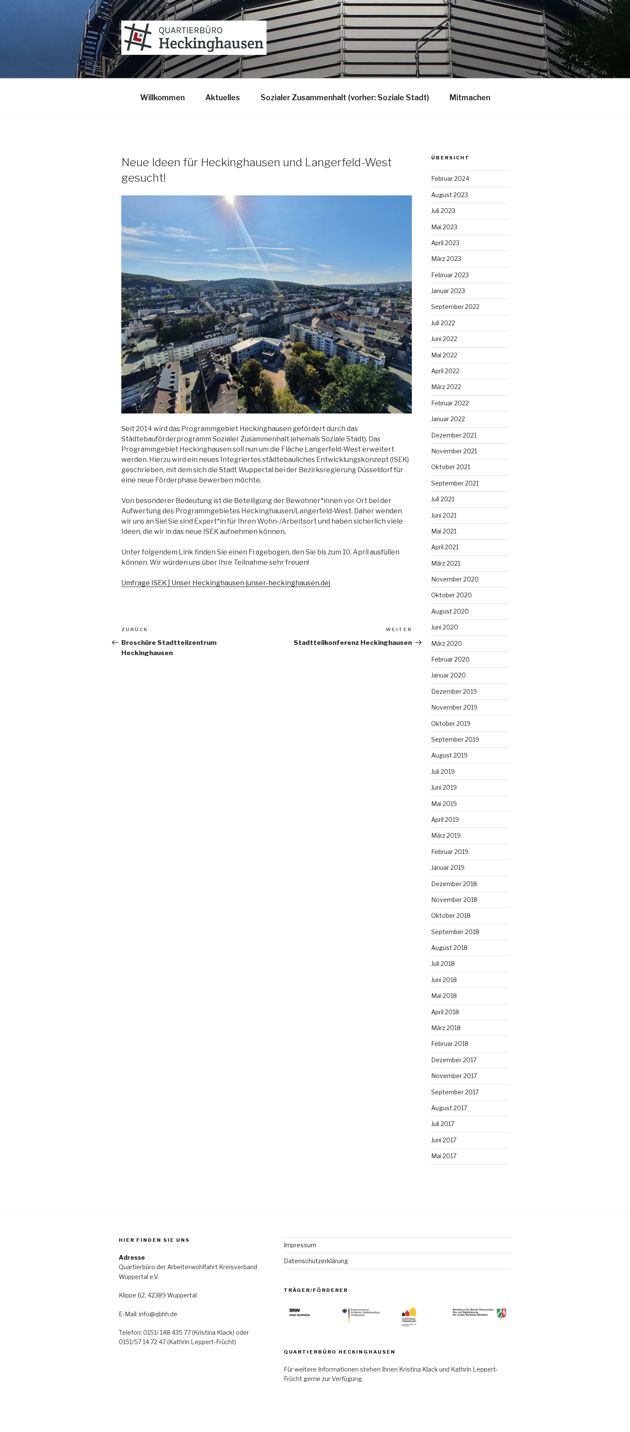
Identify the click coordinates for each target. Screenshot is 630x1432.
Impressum (300, 1245)
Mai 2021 (443, 531)
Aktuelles (222, 97)
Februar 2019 (449, 851)
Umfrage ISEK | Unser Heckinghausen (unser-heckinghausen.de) (225, 583)
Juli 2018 (443, 963)
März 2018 (446, 1027)
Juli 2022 (443, 323)
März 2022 (446, 386)
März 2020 (446, 643)
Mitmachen (470, 97)
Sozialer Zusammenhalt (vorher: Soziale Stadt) (345, 97)
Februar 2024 (450, 178)
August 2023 (449, 194)
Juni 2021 (443, 515)
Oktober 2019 (451, 723)
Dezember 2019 (454, 691)
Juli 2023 (443, 210)
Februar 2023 (450, 275)
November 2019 (454, 707)
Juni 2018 (444, 979)
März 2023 (446, 258)
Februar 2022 (450, 403)
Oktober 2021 (450, 466)
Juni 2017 (443, 1140)
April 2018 (445, 1012)
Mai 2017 (443, 1155)
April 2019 (445, 819)
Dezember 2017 (454, 1060)
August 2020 (450, 611)
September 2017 (455, 1092)
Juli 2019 (443, 771)
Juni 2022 (444, 338)
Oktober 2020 (451, 595)
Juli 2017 (442, 1123)
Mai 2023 (444, 227)
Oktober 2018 (451, 915)
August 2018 (449, 947)
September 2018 (455, 931)
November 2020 (455, 579)
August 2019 (449, 755)
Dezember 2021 (454, 435)
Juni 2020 (444, 627)
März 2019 (446, 835)
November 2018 (454, 899)
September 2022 (455, 306)
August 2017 (449, 1107)
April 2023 (445, 242)
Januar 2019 (448, 867)
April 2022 (445, 370)
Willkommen (162, 97)
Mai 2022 (444, 355)
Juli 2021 (442, 499)
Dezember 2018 (454, 883)
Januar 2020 (448, 675)
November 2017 (454, 1075)
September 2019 (455, 739)
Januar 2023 (448, 290)
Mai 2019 (444, 803)
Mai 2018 (444, 995)
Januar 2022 (448, 418)
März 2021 (445, 563)
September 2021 (455, 483)
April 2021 (445, 547)
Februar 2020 (450, 659)
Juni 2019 (444, 787)
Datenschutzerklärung (316, 1260)
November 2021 (454, 451)
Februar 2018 (449, 1043)
